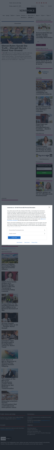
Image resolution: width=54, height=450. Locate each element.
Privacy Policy (34, 242)
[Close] (50, 207)
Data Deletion (19, 242)
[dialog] (27, 225)
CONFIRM (14, 237)
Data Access (27, 242)
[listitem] (27, 230)
